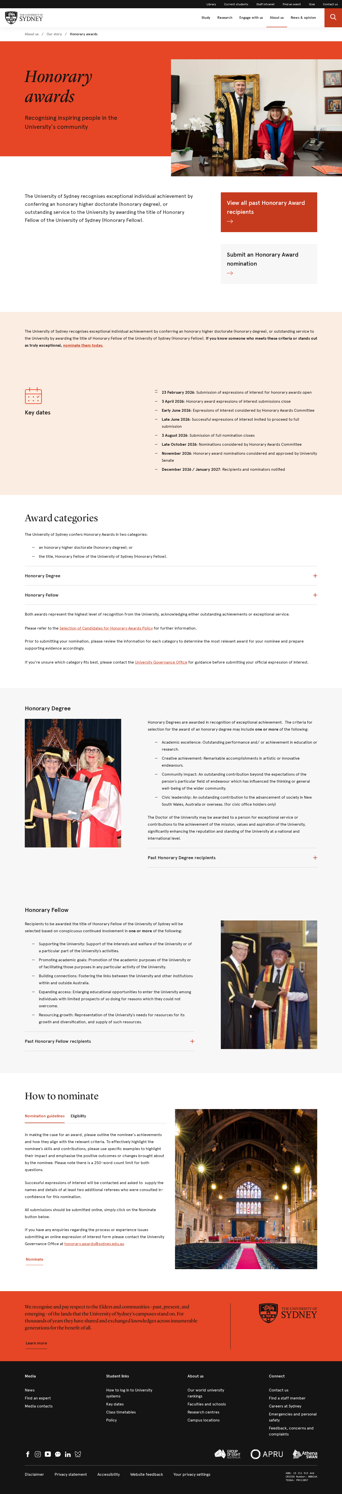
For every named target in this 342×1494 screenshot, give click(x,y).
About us (277, 18)
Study (206, 18)
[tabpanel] (96, 1192)
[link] (211, 4)
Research (224, 18)
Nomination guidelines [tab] (45, 1116)
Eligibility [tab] (78, 1116)
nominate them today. (83, 345)
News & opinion (303, 18)
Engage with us (251, 18)
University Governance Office (161, 662)
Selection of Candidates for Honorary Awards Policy (106, 628)
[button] (333, 17)
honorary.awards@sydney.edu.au (94, 1243)
